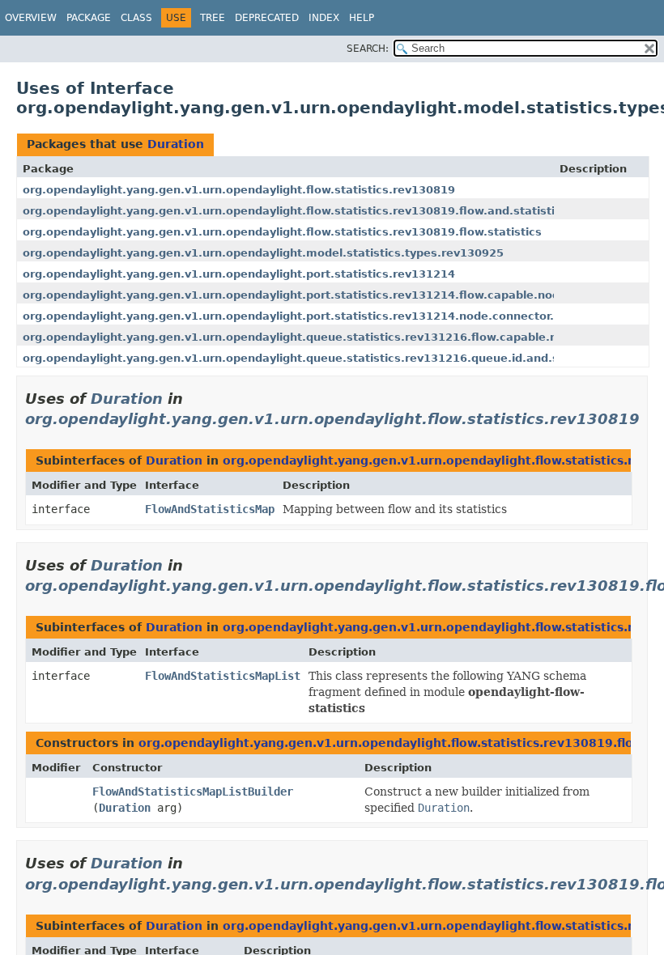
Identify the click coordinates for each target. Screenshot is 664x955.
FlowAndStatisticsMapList (222, 675)
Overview (31, 17)
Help (361, 17)
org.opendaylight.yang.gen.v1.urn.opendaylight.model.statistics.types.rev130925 (263, 253)
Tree (212, 17)
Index (324, 17)
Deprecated (267, 17)
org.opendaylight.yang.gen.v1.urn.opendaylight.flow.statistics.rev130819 (239, 190)
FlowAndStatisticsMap (210, 509)
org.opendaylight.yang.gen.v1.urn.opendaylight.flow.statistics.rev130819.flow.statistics (282, 232)
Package (88, 17)
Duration (175, 144)
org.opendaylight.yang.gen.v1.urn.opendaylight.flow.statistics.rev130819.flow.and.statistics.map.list (321, 211)
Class (136, 17)
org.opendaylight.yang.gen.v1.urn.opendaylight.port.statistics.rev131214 (239, 274)
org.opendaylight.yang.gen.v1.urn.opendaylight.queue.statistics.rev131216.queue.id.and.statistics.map (329, 358)
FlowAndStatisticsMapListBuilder (192, 791)
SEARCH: (368, 48)
